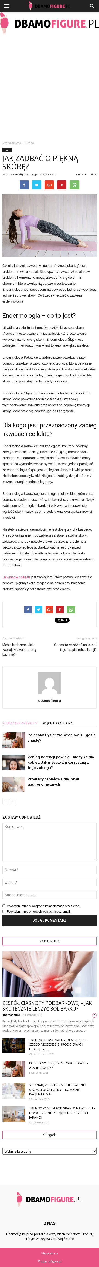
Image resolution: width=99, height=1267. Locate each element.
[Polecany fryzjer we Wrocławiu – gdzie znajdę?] (13, 740)
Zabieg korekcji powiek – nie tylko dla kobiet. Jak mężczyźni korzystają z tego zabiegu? (61, 762)
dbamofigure (19, 174)
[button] (92, 6)
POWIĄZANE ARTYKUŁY (19, 723)
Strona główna (11, 143)
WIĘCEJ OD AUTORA (58, 723)
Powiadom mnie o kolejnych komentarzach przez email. (44, 906)
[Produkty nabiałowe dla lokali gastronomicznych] (13, 784)
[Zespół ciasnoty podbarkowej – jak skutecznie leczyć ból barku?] (49, 974)
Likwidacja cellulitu (16, 577)
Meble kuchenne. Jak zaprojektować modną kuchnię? (19, 650)
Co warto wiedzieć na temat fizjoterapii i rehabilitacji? (75, 647)
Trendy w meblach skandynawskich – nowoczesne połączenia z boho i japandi (62, 1112)
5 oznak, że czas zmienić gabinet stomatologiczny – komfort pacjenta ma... (58, 1089)
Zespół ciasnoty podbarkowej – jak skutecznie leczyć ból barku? (47, 1006)
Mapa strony (49, 1253)
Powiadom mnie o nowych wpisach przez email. (39, 911)
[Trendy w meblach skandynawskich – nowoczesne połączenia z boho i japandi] (13, 1114)
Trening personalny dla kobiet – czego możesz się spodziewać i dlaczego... (58, 1044)
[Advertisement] (49, 86)
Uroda (7, 150)
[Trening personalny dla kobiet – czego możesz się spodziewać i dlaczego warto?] (13, 1045)
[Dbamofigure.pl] (49, 23)
